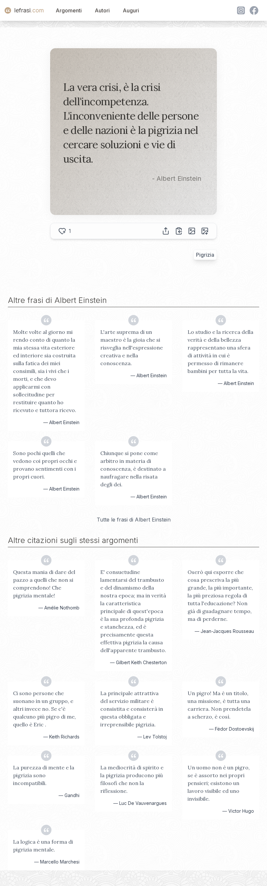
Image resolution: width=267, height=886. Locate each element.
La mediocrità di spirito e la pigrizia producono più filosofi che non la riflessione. (131, 779)
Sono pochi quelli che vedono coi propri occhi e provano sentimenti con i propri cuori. (45, 465)
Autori (102, 10)
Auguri (131, 10)
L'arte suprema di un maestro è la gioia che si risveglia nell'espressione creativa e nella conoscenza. (131, 347)
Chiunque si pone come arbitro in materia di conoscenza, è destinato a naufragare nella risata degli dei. (133, 469)
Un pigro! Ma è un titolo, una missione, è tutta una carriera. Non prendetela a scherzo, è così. (219, 705)
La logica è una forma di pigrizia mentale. (43, 845)
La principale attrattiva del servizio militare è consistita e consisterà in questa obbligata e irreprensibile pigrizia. (131, 709)
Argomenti (69, 10)
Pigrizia (205, 254)
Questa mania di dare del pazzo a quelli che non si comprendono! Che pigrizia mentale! (44, 584)
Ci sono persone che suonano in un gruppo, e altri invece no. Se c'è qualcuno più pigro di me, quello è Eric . (44, 709)
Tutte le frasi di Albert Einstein (134, 519)
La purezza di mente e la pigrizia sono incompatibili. (43, 775)
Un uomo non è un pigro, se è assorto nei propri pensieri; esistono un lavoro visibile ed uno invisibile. (219, 783)
